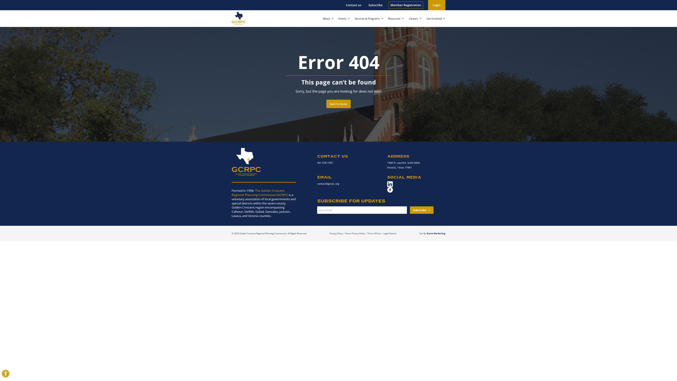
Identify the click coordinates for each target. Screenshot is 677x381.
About (326, 18)
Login (437, 5)
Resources (394, 18)
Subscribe (375, 5)
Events (342, 18)
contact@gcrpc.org (328, 183)
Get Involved (434, 18)
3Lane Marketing (435, 233)
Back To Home (338, 104)
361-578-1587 (325, 162)
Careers (413, 18)
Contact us (353, 5)
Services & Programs (367, 18)
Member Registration (406, 5)
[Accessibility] (5, 373)
